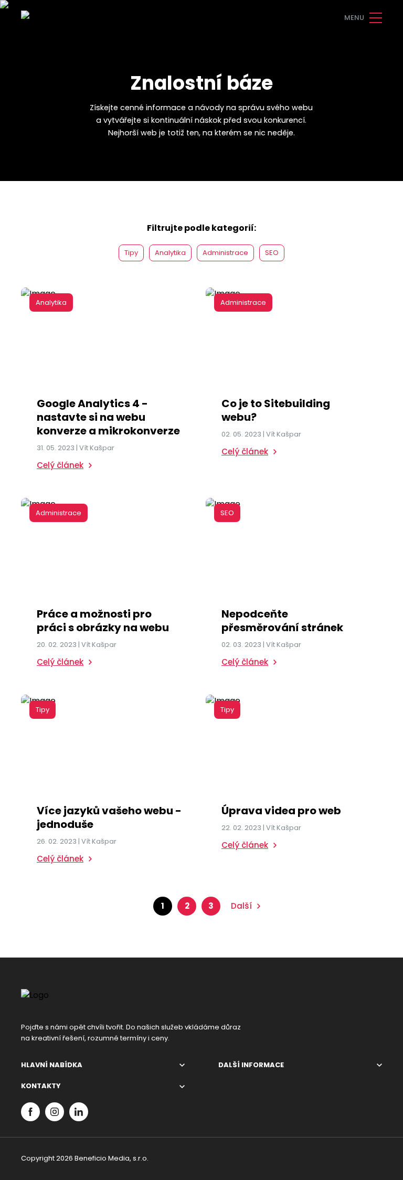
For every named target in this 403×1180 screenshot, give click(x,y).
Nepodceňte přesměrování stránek (282, 621)
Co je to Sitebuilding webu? (275, 410)
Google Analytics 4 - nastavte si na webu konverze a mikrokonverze (108, 417)
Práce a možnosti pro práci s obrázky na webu (103, 621)
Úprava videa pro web (281, 810)
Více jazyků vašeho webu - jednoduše (109, 817)
